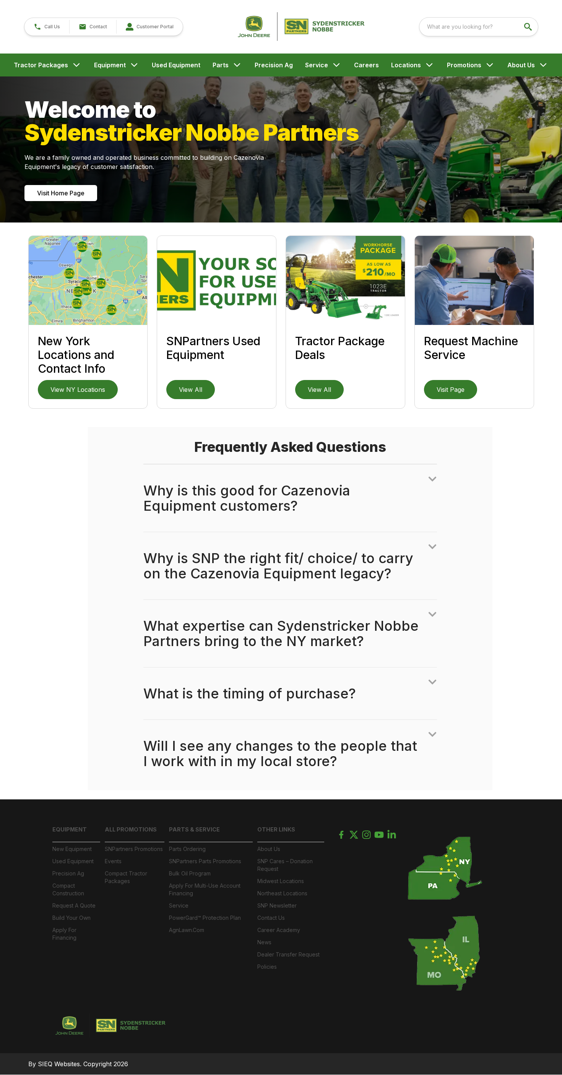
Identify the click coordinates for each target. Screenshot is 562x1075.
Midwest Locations (280, 881)
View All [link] (190, 389)
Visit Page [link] (451, 389)
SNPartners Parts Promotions (205, 861)
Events (113, 861)
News (264, 942)
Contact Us (271, 917)
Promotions (464, 65)
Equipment (110, 65)
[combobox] (478, 27)
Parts (221, 65)
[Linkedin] (391, 835)
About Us (521, 65)
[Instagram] (366, 835)
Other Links (276, 829)
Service (316, 65)
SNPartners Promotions (134, 849)
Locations (406, 65)
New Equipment (72, 849)
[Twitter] (354, 835)
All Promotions (131, 829)
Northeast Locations (282, 893)
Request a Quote (74, 905)
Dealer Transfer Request (288, 954)
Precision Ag (274, 65)
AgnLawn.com (186, 930)
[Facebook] (341, 835)
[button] (46, 27)
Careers (366, 65)
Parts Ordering (187, 849)
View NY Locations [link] (77, 389)
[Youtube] (379, 835)
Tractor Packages (41, 65)
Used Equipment (176, 65)
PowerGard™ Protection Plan (205, 917)
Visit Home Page (60, 193)
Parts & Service (194, 829)
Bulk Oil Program (190, 873)
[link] (149, 27)
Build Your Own (71, 917)
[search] (529, 27)
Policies (267, 966)
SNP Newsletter (277, 905)
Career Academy (278, 930)
